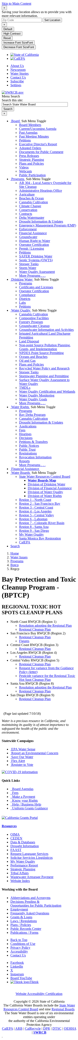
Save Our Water (21, 757)
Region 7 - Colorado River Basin (41, 523)
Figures (24, 641)
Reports (24, 461)
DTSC (57, 1028)
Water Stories (19, 73)
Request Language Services (29, 854)
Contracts (25, 214)
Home (14, 553)
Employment (19, 909)
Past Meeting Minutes (34, 136)
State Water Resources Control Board (44, 476)
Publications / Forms (24, 932)
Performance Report (24, 865)
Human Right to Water (34, 241)
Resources (9, 826)
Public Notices (29, 445)
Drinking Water (21, 279)
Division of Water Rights (45, 496)
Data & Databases (22, 842)
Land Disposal (29, 341)
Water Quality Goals (33, 399)
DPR (46, 1028)
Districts (24, 299)
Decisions (25, 438)
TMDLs (24, 387)
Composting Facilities (34, 318)
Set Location (52, 20)
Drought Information (24, 846)
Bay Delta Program (32, 415)
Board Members (30, 125)
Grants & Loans (21, 917)
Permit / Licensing (31, 248)
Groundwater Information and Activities (46, 329)
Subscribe (17, 81)
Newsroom (18, 69)
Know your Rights (24, 800)
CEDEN (16, 838)
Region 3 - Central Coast (36, 507)
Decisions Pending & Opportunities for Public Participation (35, 903)
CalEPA (24, 542)
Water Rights (20, 407)
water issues (19, 557)
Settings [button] (15, 85)
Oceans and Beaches (33, 357)
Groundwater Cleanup (34, 326)
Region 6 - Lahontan (33, 519)
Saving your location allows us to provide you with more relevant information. (37, 14)
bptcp (14, 565)
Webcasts (25, 171)
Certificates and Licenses (36, 287)
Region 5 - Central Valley (36, 515)
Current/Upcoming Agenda (37, 129)
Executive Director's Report (38, 144)
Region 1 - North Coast (35, 500)
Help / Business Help (25, 804)
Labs (22, 302)
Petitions (25, 140)
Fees (22, 430)
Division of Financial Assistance (50, 488)
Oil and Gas (27, 360)
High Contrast (12, 33)
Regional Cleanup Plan (35, 629)
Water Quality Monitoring (36, 395)
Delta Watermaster (31, 217)
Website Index (20, 881)
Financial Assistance (33, 233)
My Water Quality (31, 534)
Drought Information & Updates (41, 221)
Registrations (28, 453)
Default (7, 29)
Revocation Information (35, 457)
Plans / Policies (20, 925)
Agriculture (27, 194)
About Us (17, 66)
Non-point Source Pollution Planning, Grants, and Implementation (45, 347)
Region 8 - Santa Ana (34, 527)
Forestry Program (31, 322)
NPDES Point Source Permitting (41, 353)
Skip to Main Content (16, 3)
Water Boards (20, 472)
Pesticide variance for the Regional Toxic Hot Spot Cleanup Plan (47, 677)
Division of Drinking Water (46, 484)
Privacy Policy (20, 947)
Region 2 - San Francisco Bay (39, 503)
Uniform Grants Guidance (29, 808)
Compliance (27, 295)
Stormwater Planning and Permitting (44, 376)
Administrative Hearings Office (40, 190)
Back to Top (18, 940)
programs (16, 561)
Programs (17, 179)
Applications (27, 426)
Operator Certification (34, 244)
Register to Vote (21, 764)
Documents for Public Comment (41, 152)
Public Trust (27, 449)
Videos (24, 167)
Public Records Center (25, 929)
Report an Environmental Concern (34, 753)
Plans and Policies (31, 163)
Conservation (28, 210)
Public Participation (32, 175)
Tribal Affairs (19, 873)
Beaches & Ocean (31, 198)
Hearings (25, 434)
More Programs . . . (32, 275)
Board (15, 121)
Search (15, 546)
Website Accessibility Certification (39, 994)
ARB (19, 1028)
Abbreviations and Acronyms (30, 898)
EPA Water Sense (22, 749)
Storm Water (27, 268)
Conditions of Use (22, 944)
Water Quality (20, 310)
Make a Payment (22, 796)
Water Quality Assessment (37, 272)
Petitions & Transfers (33, 442)
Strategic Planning (31, 159)
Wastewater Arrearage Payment (31, 877)
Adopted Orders (30, 148)
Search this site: (12, 100)
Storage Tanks (29, 264)
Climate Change (30, 206)
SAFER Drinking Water (35, 256)
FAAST (15, 850)
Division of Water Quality (45, 492)
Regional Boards (63, 1009)
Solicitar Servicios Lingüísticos (31, 857)
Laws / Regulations (23, 921)
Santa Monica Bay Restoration (40, 538)
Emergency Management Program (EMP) (47, 225)
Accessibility (19, 951)
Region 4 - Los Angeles (35, 511)
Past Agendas (28, 132)
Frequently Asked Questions (29, 913)
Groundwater (28, 237)
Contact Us (18, 77)
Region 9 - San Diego (34, 530)
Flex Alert (17, 761)
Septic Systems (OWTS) (36, 260)
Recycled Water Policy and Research (44, 368)
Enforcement (28, 229)
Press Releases (29, 156)
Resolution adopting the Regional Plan (45, 625)
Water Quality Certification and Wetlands (47, 391)
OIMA (15, 834)
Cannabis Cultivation (33, 202)
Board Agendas (21, 789)
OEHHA (70, 1028)
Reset (7, 38)
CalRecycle (33, 1028)
